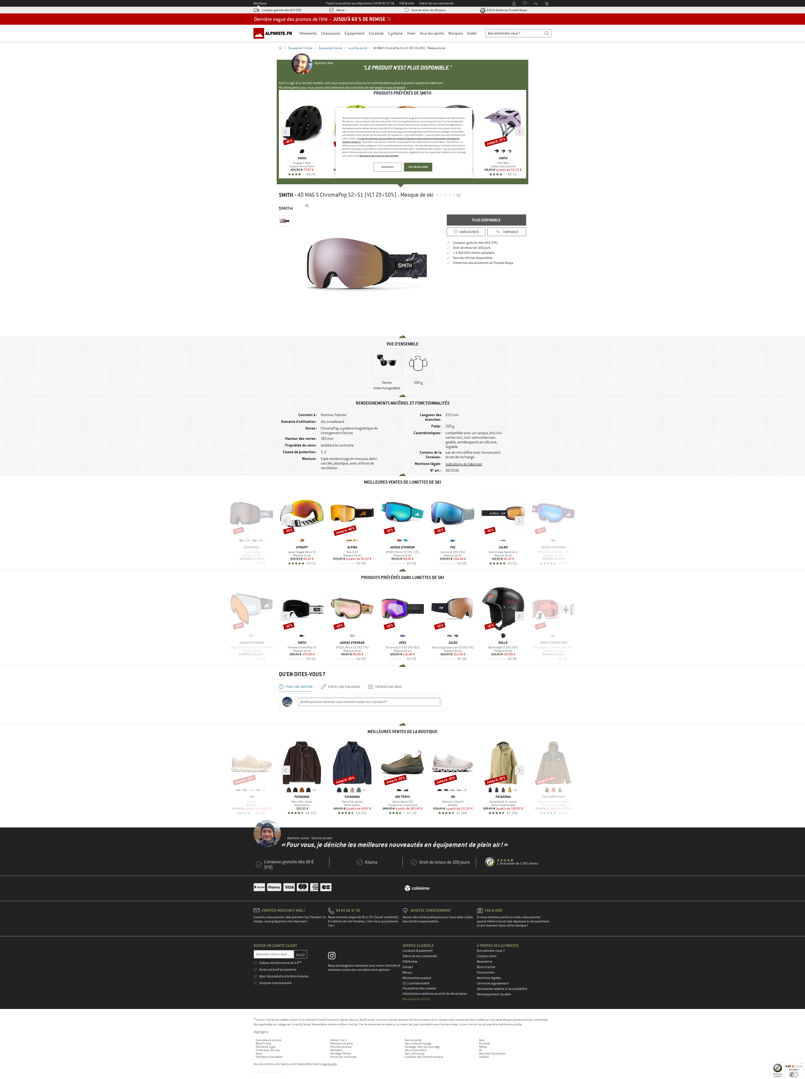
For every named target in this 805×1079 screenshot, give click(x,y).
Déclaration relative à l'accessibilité (502, 989)
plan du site (329, 1064)
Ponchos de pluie (341, 1047)
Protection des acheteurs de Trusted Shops (483, 263)
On (480, 1050)
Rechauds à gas (265, 1047)
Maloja (483, 1047)
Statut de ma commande (419, 956)
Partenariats (486, 972)
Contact (407, 967)
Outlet (472, 33)
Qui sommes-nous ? (491, 951)
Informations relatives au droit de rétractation (434, 994)
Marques (455, 33)
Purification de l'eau (268, 1050)
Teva (481, 1040)
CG (404, 983)
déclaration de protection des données (379, 155)
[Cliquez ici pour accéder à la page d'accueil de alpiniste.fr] (274, 33)
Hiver (411, 33)
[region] (404, 143)
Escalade (376, 33)
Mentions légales (489, 978)
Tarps (259, 1053)
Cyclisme (395, 33)
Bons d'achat (486, 967)
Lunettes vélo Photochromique (424, 1057)
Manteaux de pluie (341, 1043)
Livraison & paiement (417, 951)
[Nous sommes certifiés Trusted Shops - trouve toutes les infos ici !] (490, 862)
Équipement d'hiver (300, 48)
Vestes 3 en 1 (338, 1040)
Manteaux (336, 1050)
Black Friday (263, 1043)
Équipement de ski (330, 48)
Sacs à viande (413, 1040)
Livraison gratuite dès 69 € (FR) (281, 10)
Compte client (487, 956)
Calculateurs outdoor (269, 1040)
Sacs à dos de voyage (418, 1043)
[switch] (793, 1074)
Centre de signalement (493, 983)
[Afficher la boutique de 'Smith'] (285, 208)
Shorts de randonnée (343, 1057)
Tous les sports (432, 33)
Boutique (260, 3)
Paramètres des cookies (419, 988)
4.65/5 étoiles (506, 10)
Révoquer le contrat (416, 999)
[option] (367, 265)
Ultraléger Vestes (340, 1053)
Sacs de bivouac (415, 1053)
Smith (286, 195)
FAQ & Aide (409, 962)
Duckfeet (484, 1043)
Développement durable (494, 994)
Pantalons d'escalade (269, 1057)
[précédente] (285, 131)
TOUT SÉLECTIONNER (418, 167)
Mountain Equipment (492, 1053)
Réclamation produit (416, 978)
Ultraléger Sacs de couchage (422, 1047)
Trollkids (484, 1057)
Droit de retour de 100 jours (428, 10)
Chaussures (330, 33)
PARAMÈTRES (387, 167)
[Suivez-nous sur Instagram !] (335, 957)
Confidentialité (418, 983)
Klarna (340, 10)
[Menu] (801, 1064)
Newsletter (484, 962)
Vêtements (308, 33)
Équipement (355, 33)
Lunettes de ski (357, 48)
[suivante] (519, 131)
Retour (407, 972)
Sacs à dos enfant (416, 1050)
